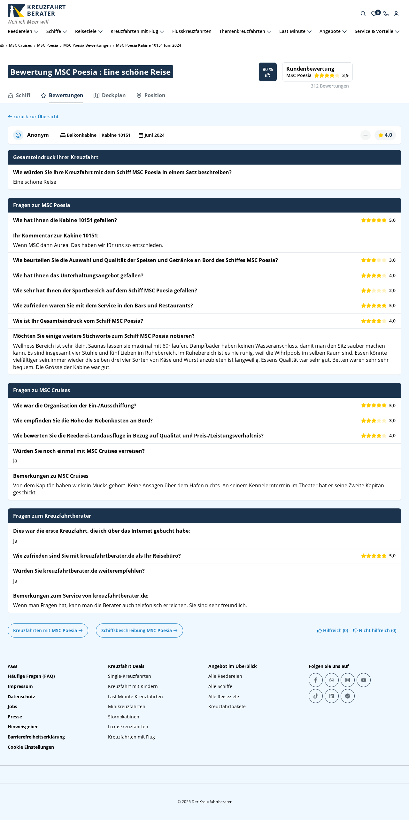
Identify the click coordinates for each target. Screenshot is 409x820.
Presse (15, 717)
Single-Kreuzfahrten (129, 676)
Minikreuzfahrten (126, 706)
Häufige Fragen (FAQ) (31, 676)
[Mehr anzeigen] (36, 31)
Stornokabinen (123, 717)
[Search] (363, 13)
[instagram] (348, 680)
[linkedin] (332, 696)
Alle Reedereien (225, 676)
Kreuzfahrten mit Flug (131, 737)
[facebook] (316, 680)
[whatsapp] (332, 680)
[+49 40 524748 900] (386, 13)
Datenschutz (21, 696)
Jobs (12, 706)
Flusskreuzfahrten (192, 31)
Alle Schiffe (220, 686)
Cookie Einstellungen (31, 747)
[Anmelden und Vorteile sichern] (396, 13)
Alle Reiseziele (223, 696)
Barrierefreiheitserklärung (36, 737)
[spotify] (348, 696)
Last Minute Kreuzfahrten (135, 696)
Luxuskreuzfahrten (128, 726)
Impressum (20, 686)
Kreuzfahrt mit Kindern (133, 686)
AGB (12, 666)
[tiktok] (316, 696)
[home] (2, 45)
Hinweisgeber (23, 726)
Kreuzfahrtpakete (227, 706)
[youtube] (364, 680)
